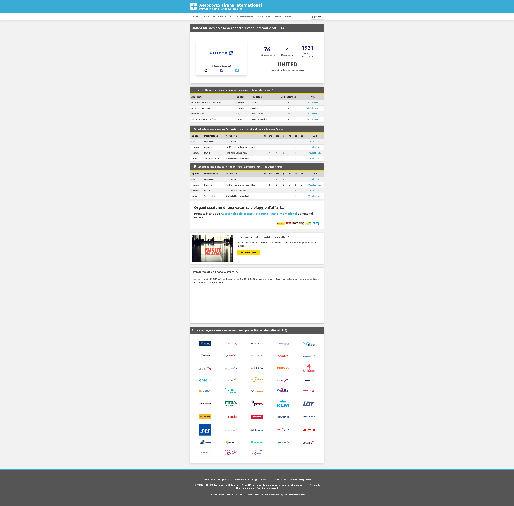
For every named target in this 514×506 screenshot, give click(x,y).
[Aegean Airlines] (205, 343)
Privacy (293, 480)
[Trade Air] (231, 442)
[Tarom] (205, 442)
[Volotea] (309, 442)
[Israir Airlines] (205, 403)
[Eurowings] (283, 380)
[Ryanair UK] (309, 416)
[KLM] (283, 403)
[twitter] (237, 70)
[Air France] (257, 343)
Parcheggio (263, 16)
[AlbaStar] (231, 355)
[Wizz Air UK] (257, 452)
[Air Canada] (231, 343)
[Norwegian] (257, 416)
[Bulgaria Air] (231, 367)
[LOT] (309, 403)
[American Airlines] (257, 355)
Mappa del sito (306, 480)
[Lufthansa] (205, 416)
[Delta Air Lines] (257, 368)
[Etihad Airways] (257, 379)
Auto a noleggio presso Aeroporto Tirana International (259, 213)
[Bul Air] (205, 367)
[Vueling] (205, 452)
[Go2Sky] (283, 390)
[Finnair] (309, 380)
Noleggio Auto (221, 16)
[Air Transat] (309, 343)
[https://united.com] (206, 70)
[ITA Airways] (231, 403)
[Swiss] (309, 429)
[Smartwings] (231, 429)
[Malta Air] (231, 416)
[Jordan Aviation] (257, 403)
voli (205, 16)
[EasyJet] (283, 367)
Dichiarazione (281, 480)
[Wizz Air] (231, 452)
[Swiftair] (283, 429)
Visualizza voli (313, 102)
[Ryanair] (283, 416)
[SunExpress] (257, 429)
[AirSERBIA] (205, 355)
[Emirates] (309, 367)
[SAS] (205, 429)
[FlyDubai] (205, 390)
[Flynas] (231, 390)
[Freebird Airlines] (257, 390)
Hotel (288, 16)
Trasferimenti (243, 16)
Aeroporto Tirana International (230, 6)
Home (195, 16)
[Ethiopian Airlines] (231, 379)
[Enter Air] (205, 380)
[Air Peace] (283, 343)
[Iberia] (309, 390)
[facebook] (221, 70)
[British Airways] (309, 355)
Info (277, 16)
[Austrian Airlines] (283, 355)
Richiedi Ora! (248, 252)
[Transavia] (257, 442)
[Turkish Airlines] (283, 442)
